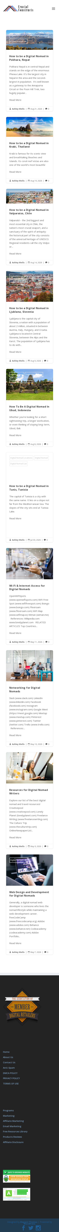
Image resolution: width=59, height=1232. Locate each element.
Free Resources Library (15, 1131)
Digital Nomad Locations (21, 35)
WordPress (29, 1223)
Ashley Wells (18, 109)
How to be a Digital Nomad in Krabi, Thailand (29, 150)
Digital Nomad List (18, 41)
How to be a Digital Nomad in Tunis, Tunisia (29, 497)
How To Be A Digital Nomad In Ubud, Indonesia (29, 407)
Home (6, 1051)
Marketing (8, 1115)
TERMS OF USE (11, 1083)
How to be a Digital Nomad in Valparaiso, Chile (29, 227)
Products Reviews (12, 1136)
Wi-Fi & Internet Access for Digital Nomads (29, 596)
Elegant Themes (28, 1221)
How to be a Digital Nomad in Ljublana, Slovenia (29, 317)
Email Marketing (12, 1126)
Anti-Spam (9, 1067)
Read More (15, 99)
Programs (8, 1110)
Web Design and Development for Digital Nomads (29, 904)
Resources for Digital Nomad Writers (29, 800)
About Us (8, 1057)
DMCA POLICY (10, 1072)
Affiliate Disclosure (13, 1141)
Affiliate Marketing (13, 1120)
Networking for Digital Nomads (29, 698)
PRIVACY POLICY (11, 1078)
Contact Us (9, 1062)
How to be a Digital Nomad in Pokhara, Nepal (29, 70)
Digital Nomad (41, 35)
